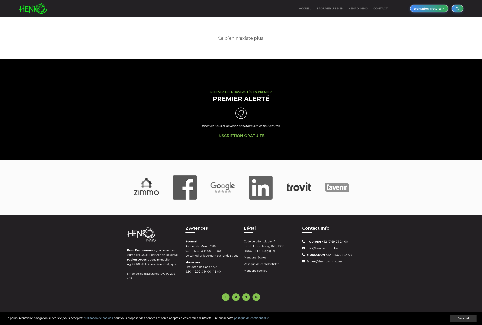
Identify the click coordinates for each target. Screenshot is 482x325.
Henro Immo (358, 8)
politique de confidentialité (251, 318)
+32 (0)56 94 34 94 (329, 255)
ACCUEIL (305, 8)
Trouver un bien (330, 8)
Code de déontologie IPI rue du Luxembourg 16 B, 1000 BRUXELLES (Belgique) (264, 246)
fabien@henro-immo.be (324, 261)
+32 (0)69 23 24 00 (327, 241)
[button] (270, 318)
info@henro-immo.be (322, 248)
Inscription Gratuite (241, 135)
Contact (380, 8)
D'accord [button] (463, 318)
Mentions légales (255, 257)
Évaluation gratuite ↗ (429, 8)
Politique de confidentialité (261, 264)
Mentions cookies (255, 270)
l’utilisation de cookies (98, 318)
